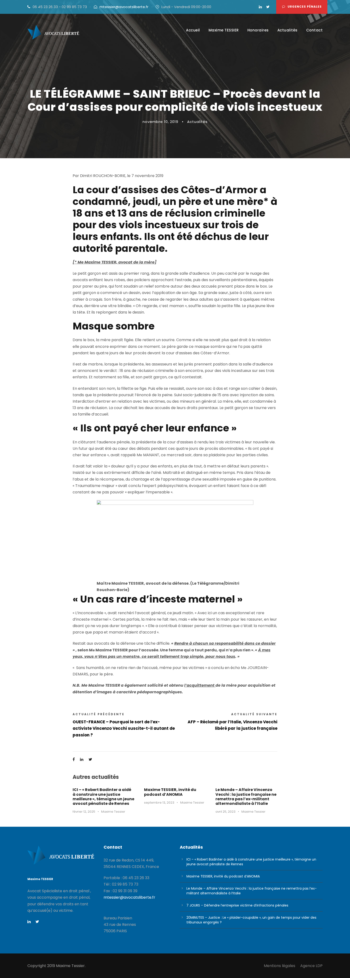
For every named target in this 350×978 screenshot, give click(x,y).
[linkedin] (260, 6)
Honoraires (258, 30)
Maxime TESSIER (224, 30)
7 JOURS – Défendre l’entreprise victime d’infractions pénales (237, 905)
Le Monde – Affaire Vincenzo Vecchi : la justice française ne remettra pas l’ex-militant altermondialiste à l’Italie (245, 796)
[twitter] (268, 6)
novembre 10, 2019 (160, 121)
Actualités (287, 30)
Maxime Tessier (113, 811)
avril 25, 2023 (225, 811)
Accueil (193, 30)
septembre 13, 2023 (159, 802)
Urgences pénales (305, 7)
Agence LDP (311, 965)
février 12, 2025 (84, 811)
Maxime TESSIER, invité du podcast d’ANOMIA (170, 792)
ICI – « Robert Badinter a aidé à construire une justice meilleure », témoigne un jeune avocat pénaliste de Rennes (103, 796)
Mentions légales (279, 965)
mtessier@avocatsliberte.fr (124, 6)
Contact (314, 30)
